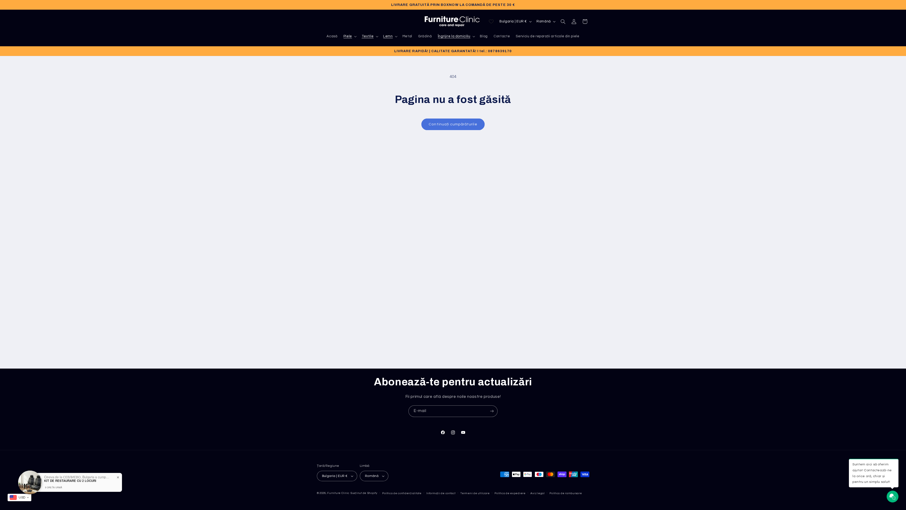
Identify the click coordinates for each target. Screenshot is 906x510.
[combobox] (19, 497)
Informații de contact (440, 493)
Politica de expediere (510, 493)
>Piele (349, 38)
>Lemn (389, 38)
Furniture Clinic (338, 493)
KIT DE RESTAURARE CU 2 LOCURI (70, 481)
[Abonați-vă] (492, 411)
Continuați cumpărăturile (453, 124)
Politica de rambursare (565, 493)
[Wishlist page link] (491, 21)
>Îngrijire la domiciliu (456, 38)
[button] (349, 36)
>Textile (369, 38)
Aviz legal (537, 493)
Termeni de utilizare (475, 493)
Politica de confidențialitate (401, 493)
